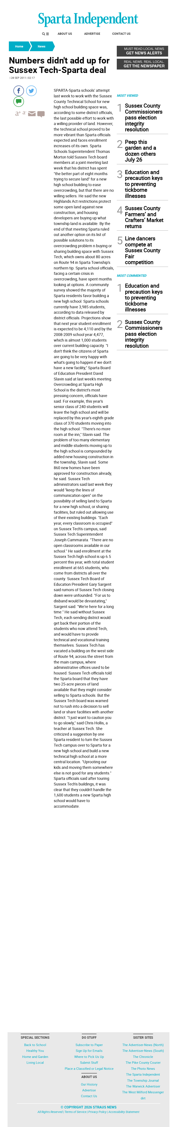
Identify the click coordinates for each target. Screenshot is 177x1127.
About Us (65, 34)
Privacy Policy (97, 1112)
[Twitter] (31, 90)
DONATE (158, 5)
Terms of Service (75, 1112)
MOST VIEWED (127, 95)
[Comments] (18, 101)
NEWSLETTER (133, 5)
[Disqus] (61, 865)
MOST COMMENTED (131, 275)
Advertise (92, 34)
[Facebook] (18, 90)
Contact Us (121, 34)
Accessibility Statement (124, 1112)
